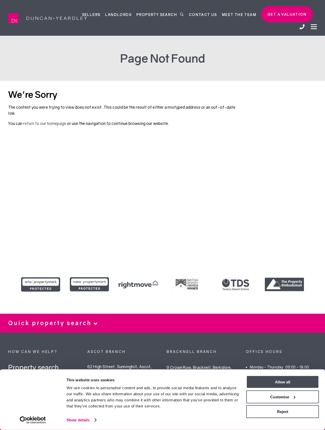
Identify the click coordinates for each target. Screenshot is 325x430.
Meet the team (239, 14)
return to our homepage (45, 123)
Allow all (282, 382)
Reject (282, 411)
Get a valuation (286, 14)
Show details (78, 420)
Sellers (91, 14)
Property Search (157, 14)
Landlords (118, 14)
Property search (33, 367)
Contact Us (203, 14)
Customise (279, 397)
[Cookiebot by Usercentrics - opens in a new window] (33, 420)
